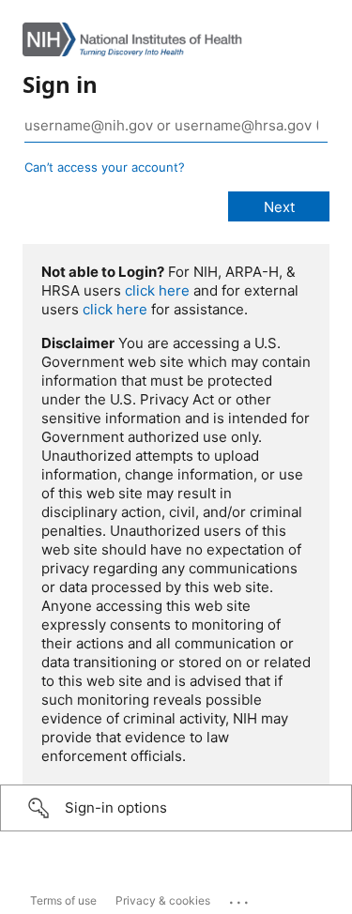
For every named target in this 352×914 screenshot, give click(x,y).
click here (157, 290)
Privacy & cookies (162, 900)
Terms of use (63, 900)
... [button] (240, 898)
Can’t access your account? (104, 167)
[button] (176, 807)
